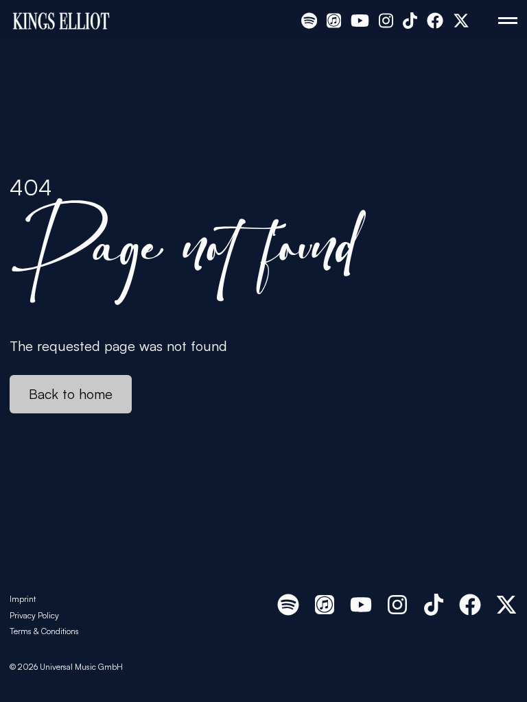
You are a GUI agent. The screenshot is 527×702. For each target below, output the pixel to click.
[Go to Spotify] (309, 20)
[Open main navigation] (507, 20)
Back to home (71, 393)
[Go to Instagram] (386, 20)
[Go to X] (461, 20)
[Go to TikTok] (410, 20)
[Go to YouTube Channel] (360, 20)
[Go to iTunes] (334, 20)
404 (31, 187)
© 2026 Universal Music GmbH (66, 667)
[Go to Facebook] (435, 20)
